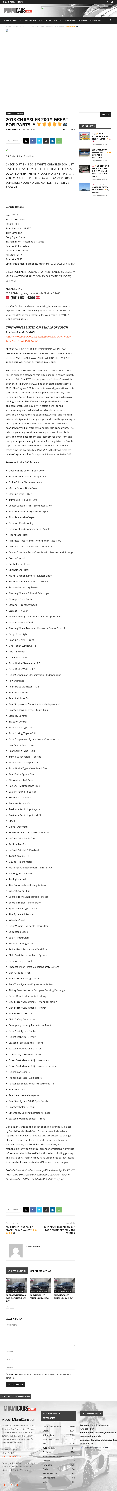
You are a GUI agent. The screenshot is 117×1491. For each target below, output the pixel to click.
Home (8, 26)
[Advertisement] (40, 197)
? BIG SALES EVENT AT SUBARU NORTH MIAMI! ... (100, 137)
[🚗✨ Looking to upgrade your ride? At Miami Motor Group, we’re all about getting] (84, 169)
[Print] (46, 141)
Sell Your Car (45, 20)
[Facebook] (107, 2)
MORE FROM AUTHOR (40, 1271)
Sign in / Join (9, 2)
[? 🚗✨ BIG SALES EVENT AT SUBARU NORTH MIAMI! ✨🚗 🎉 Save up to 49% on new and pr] (84, 136)
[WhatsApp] (59, 141)
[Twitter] (112, 2)
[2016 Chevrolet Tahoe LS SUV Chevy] (40, 1285)
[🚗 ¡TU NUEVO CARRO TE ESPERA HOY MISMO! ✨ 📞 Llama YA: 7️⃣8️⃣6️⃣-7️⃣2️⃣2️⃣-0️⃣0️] (84, 187)
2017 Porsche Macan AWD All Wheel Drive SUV (16, 1298)
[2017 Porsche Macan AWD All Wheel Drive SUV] (16, 1285)
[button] (110, 20)
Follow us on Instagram (16, 1396)
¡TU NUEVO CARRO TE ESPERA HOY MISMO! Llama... (100, 188)
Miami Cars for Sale (21, 26)
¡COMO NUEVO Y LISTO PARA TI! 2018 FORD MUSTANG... (99, 154)
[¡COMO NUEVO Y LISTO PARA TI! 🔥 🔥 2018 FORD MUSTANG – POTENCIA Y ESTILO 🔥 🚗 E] (84, 152)
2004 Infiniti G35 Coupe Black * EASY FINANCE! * (19, 1228)
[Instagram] (10, 1485)
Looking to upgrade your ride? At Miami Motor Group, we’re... (100, 171)
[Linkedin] (52, 141)
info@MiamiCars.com (12, 1456)
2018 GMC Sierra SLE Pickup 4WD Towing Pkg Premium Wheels (59, 1230)
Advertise (83, 20)
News (20, 2)
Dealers (57, 20)
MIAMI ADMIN (14, 129)
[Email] (26, 141)
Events (16, 20)
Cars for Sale (30, 20)
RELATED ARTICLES (16, 1271)
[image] (19, 1408)
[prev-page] (7, 1307)
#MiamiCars (95, 20)
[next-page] (12, 1307)
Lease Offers (70, 20)
